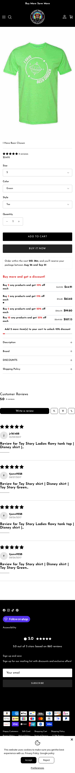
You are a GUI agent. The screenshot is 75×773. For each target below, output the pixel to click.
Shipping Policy (11, 369)
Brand (6, 351)
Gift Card (26, 731)
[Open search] (54, 411)
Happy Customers (10, 731)
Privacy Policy (32, 753)
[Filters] (63, 411)
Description (9, 342)
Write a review (25, 411)
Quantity (8, 214)
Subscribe (37, 683)
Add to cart (37, 236)
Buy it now (37, 248)
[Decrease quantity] (6, 221)
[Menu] (4, 17)
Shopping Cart (40, 731)
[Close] (72, 739)
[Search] (11, 17)
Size (5, 165)
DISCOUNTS (10, 360)
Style (5, 197)
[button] (10, 154)
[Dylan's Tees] (37, 17)
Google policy (47, 753)
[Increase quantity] (20, 221)
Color (6, 181)
